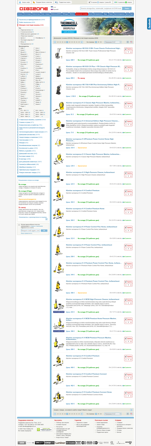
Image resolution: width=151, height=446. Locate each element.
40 (98, 42)
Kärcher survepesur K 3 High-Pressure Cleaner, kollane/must (90, 172)
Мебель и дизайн (27, 151)
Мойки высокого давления (30, 34)
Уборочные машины (27, 36)
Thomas (24, 100)
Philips (38, 84)
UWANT (39, 100)
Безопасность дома (28, 148)
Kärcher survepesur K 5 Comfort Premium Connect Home (89, 392)
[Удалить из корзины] (126, 52)
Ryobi (38, 92)
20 (74, 42)
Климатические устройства (30, 125)
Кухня (90, 14)
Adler (23, 48)
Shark (23, 96)
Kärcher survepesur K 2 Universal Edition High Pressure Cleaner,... (92, 121)
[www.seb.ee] (22, 444)
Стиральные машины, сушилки (32, 119)
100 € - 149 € (25, 112)
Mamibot (24, 78)
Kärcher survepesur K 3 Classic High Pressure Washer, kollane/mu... (93, 154)
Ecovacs (24, 62)
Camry (38, 56)
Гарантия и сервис (82, 422)
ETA (22, 66)
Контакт (119, 432)
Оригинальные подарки (29, 170)
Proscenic (24, 90)
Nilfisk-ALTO (40, 82)
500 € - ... (39, 116)
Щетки (23, 38)
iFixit (37, 70)
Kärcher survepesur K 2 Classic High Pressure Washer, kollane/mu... (93, 103)
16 (65, 42)
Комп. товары (45, 14)
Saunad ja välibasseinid (29, 164)
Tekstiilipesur (40, 38)
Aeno (38, 48)
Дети (127, 14)
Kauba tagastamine (102, 422)
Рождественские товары (29, 172)
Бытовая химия (26, 156)
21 (76, 42)
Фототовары (27, 14)
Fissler (38, 66)
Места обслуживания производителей (82, 425)
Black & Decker (41, 52)
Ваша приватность (26, 233)
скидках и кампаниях (36, 226)
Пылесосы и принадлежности (32, 19)
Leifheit (24, 76)
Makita (38, 76)
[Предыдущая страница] (55, 42)
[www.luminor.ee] (60, 444)
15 (62, 42)
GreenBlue (39, 68)
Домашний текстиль (28, 153)
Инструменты (98, 14)
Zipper (23, 106)
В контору (25, 159)
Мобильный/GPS (56, 14)
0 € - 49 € (25, 110)
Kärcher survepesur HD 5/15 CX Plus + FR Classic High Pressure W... (93, 66)
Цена (20, 108)
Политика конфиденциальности (103, 427)
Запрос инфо (101, 424)
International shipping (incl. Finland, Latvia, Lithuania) (63, 434)
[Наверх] (132, 410)
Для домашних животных (30, 161)
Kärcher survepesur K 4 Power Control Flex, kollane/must (89, 245)
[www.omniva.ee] (112, 444)
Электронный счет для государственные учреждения (63, 430)
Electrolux (24, 64)
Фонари (23, 142)
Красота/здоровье (119, 14)
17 (67, 42)
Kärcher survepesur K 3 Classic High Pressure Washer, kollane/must (88, 157)
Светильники (26, 140)
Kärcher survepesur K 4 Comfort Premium (82, 190)
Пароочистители (27, 30)
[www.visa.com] (78, 442)
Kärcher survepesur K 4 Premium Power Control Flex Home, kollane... (94, 263)
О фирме (119, 422)
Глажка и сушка (26, 122)
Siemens (39, 96)
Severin (38, 94)
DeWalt (23, 60)
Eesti (54, 7)
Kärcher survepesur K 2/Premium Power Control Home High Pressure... (90, 140)
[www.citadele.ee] (71, 444)
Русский (55, 9)
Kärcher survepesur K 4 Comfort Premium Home (85, 209)
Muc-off (38, 80)
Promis (38, 88)
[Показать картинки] (128, 43)
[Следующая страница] (82, 42)
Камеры (20, 14)
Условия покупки (61, 424)
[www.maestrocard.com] (95, 442)
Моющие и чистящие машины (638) (86, 38)
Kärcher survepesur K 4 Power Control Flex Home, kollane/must (91, 227)
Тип (20, 28)
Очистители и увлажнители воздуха (32, 128)
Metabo (23, 80)
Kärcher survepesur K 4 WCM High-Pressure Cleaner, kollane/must (92, 299)
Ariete (23, 50)
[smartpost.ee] (120, 444)
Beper (38, 50)
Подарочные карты (102, 432)
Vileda (38, 102)
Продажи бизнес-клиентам (125, 428)
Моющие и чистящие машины (31, 25)
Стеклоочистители (27, 32)
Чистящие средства (27, 40)
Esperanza (39, 64)
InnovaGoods (25, 72)
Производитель (24, 46)
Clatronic (24, 58)
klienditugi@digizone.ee (29, 426)
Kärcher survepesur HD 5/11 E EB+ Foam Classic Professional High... (93, 48)
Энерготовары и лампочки (30, 137)
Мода (105, 14)
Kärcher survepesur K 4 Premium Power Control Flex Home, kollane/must (89, 265)
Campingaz (24, 56)
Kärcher (24, 74)
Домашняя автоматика (29, 134)
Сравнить (128, 60)
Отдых (111, 14)
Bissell (23, 52)
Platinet (23, 86)
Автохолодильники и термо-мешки (33, 132)
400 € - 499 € (25, 116)
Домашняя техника (81, 14)
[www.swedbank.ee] (30, 444)
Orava (23, 84)
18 (69, 42)
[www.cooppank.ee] (49, 444)
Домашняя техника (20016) (63, 38)
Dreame (38, 60)
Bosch (38, 54)
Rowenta (24, 92)
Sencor (23, 94)
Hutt (22, 70)
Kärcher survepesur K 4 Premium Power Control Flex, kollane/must (93, 281)
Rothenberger (40, 90)
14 (60, 42)
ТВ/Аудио (65, 14)
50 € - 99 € (40, 110)
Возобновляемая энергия (29, 145)
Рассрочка (59, 426)
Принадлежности (27, 44)
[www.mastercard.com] (84, 442)
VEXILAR (24, 102)
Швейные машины (27, 167)
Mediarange (40, 78)
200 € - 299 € (25, 114)
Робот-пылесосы (27, 22)
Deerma (38, 58)
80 (101, 42)
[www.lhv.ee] (39, 444)
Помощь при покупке (62, 422)
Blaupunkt (24, 54)
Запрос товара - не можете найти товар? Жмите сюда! (73, 410)
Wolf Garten (25, 104)
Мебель (72, 14)
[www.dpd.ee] (128, 444)
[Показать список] (132, 43)
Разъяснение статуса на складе (29, 180)
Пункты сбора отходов (103, 430)
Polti (38, 86)
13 (58, 42)
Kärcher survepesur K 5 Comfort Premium (82, 356)
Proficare (24, 88)
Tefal (38, 98)
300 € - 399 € (40, 114)
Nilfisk (23, 82)
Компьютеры (36, 14)
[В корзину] (131, 52)
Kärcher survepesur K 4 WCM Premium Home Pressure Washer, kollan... (91, 319)
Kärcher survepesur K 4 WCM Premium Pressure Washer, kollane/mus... (88, 338)
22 (79, 42)
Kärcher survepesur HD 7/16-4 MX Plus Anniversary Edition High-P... (93, 85)
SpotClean (24, 98)
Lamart (38, 74)
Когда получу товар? (62, 437)
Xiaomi (38, 104)
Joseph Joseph (41, 72)
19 (72, 42)
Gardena (24, 68)
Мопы (23, 42)
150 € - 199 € (40, 112)
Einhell (38, 62)
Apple (131, 14)
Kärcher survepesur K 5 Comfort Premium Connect (86, 374)
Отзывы (119, 430)
